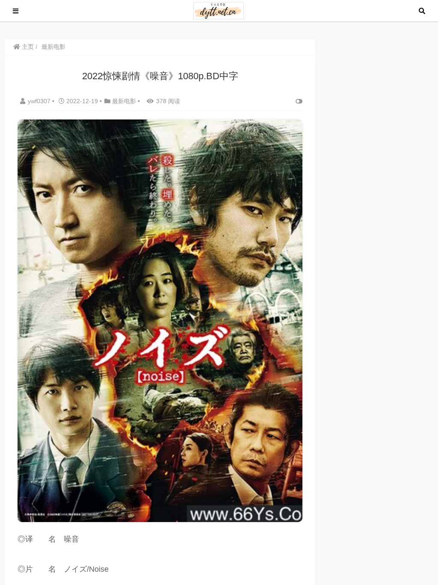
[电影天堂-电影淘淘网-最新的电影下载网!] (218, 10)
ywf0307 (40, 101)
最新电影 (53, 46)
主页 (27, 46)
